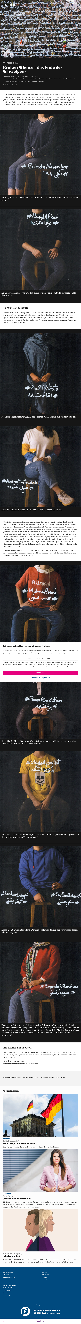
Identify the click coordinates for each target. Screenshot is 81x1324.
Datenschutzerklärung (9, 1277)
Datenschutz (35, 678)
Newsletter (45, 1280)
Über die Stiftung (8, 1295)
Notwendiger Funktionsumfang (40, 658)
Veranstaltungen (8, 1287)
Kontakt (44, 1277)
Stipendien (6, 1293)
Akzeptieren (41, 672)
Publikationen (7, 1290)
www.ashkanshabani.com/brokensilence (20, 1064)
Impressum (6, 1274)
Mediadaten (6, 1280)
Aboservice (45, 1274)
